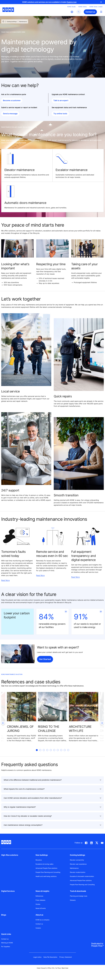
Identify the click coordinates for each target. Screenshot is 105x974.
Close (101, 2)
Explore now (71, 2)
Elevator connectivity (77, 860)
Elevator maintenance (19, 170)
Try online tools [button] (60, 113)
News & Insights (42, 891)
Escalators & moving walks (44, 864)
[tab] (37, 752)
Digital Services (8, 891)
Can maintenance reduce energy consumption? (23, 825)
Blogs (3, 915)
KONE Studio (71, 6)
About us (39, 915)
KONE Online (82, 6)
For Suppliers (5, 946)
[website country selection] (72, 12)
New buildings (42, 855)
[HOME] (3, 21)
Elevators (39, 860)
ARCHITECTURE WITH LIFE (80, 729)
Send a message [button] (10, 113)
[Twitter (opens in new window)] (96, 842)
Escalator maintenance (71, 170)
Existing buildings (12, 21)
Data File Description (50, 957)
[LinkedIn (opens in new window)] (91, 842)
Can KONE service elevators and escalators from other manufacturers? (33, 798)
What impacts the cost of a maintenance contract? (24, 789)
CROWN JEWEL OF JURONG (20, 729)
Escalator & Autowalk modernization (82, 876)
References (39, 896)
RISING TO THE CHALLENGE (48, 729)
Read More (5, 580)
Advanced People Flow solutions (46, 868)
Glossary (73, 900)
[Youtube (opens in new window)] (102, 842)
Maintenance (74, 868)
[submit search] (79, 12)
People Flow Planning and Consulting (48, 872)
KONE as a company (42, 920)
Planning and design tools (78, 896)
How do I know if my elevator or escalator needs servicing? (28, 816)
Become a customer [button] (12, 100)
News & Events (41, 908)
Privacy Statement (65, 957)
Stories (38, 904)
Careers (38, 928)
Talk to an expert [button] (60, 100)
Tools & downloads (78, 891)
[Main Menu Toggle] (101, 11)
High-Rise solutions (9, 855)
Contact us (39, 924)
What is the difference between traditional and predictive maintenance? (33, 780)
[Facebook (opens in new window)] (86, 842)
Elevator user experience (78, 864)
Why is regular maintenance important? (20, 807)
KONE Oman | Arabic (96, 6)
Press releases (40, 900)
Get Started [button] (45, 659)
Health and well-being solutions (46, 876)
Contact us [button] (90, 12)
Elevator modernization (77, 872)
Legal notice (37, 957)
